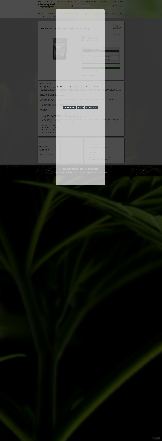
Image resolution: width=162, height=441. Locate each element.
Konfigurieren (81, 107)
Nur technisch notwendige (69, 107)
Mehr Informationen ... (98, 86)
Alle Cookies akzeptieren (91, 107)
